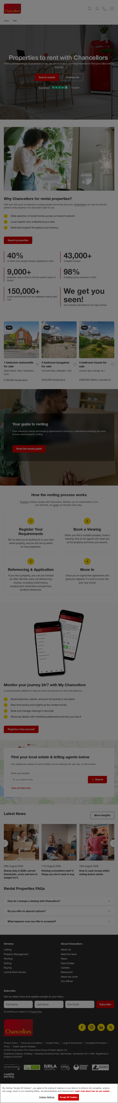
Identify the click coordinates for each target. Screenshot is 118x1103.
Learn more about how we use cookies (92, 1091)
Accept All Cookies (68, 1097)
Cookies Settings (46, 1097)
